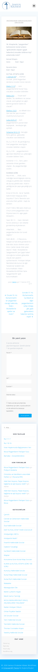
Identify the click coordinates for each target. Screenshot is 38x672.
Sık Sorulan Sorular (11, 616)
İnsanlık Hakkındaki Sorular (14, 542)
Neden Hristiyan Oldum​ (12, 607)
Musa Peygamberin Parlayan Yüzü (16, 452)
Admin (14, 282)
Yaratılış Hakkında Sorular (13, 632)
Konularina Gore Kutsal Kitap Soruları (18, 559)
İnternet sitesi (10, 395)
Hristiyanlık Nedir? (11, 20)
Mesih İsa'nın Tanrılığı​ (12, 596)
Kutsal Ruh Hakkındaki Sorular (15, 579)
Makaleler (7, 583)
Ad (7, 378)
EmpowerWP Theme (11, 668)
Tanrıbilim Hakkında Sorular (14, 624)
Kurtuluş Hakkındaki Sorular (14, 571)
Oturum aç (6, 643)
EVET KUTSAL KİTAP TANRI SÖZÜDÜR (18, 530)
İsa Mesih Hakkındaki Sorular (15, 551)
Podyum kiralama (10, 470)
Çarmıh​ (6, 514)
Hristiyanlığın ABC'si (11, 534)
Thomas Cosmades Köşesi (14, 628)
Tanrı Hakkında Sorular (12, 620)
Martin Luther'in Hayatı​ (12, 592)
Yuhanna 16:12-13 (13, 132)
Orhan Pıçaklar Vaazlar (12, 611)
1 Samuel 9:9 (11, 77)
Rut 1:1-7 (7, 439)
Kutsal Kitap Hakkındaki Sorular (15, 575)
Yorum (9, 353)
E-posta (9, 386)
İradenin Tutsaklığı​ (11, 547)
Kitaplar (7, 555)
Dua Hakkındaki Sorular (12, 525)
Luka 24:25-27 (11, 120)
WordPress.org (7, 651)
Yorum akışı (6, 649)
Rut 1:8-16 (7, 443)
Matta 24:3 (10, 96)
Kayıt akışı (6, 646)
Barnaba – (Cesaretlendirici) (14, 456)
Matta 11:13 (10, 86)
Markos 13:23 (11, 110)
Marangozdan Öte (10, 587)
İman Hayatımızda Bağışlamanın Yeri (17, 447)
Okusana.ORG (17, 477)
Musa (6, 503)
